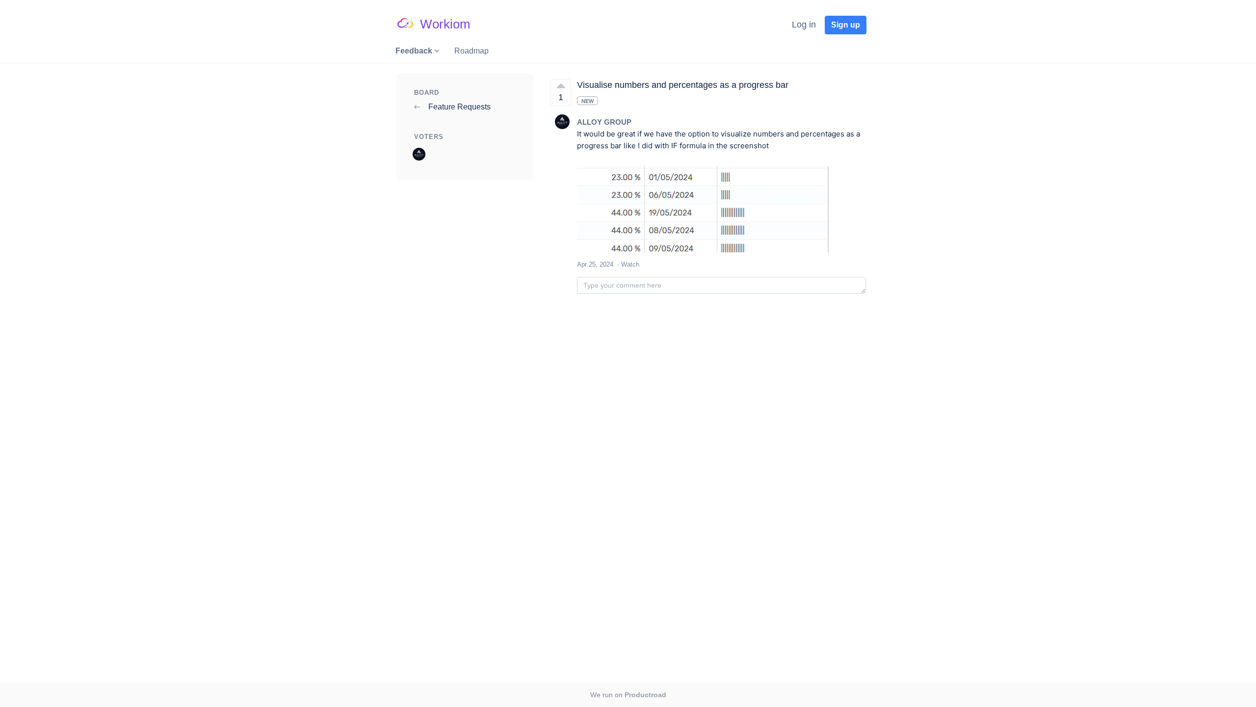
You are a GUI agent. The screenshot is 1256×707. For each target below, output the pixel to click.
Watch (630, 264)
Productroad (645, 695)
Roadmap (471, 51)
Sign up (845, 25)
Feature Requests (458, 107)
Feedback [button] (414, 51)
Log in (804, 24)
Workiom (445, 24)
